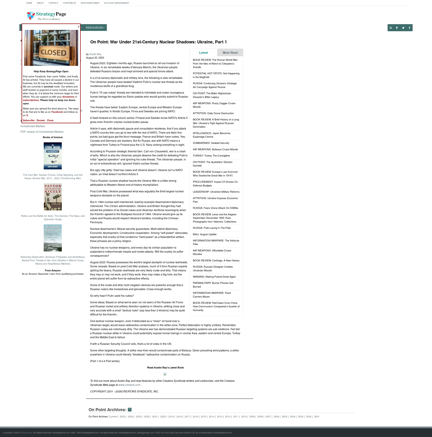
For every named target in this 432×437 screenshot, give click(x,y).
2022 (147, 416)
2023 (139, 416)
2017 (188, 416)
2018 (180, 416)
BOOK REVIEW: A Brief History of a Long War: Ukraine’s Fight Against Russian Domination (216, 123)
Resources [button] (94, 27)
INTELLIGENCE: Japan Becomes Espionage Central (212, 134)
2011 (236, 416)
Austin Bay (95, 54)
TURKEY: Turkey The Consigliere (211, 155)
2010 (244, 416)
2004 (293, 416)
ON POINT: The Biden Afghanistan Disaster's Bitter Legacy (212, 94)
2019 (171, 416)
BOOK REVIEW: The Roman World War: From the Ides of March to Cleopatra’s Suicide (215, 63)
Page (51, 16)
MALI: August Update (205, 234)
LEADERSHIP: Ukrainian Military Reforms (216, 191)
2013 (220, 416)
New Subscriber (90, 2)
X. (27, 115)
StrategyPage (26, 432)
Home (29, 2)
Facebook (57, 111)
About (40, 2)
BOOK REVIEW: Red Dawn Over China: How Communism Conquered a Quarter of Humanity (216, 306)
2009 (252, 416)
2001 (317, 416)
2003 (301, 416)
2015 (204, 416)
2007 (269, 416)
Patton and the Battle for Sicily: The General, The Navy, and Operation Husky (53, 217)
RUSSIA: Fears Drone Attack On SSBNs (215, 208)
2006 (277, 416)
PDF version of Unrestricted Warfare (41, 132)
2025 (123, 416)
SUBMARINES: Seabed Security (211, 143)
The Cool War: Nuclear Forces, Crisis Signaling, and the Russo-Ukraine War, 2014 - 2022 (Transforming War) (53, 176)
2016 (196, 416)
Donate (41, 120)
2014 (212, 416)
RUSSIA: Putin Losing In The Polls (212, 227)
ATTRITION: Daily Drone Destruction (213, 113)
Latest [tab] (203, 52)
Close (50, 120)
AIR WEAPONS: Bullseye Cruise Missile (215, 149)
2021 (155, 416)
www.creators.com (129, 385)
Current (113, 416)
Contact (53, 2)
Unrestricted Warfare (32, 126)
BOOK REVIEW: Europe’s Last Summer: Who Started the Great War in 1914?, (215, 173)
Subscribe (29, 120)
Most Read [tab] (230, 52)
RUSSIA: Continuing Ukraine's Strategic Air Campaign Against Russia (215, 84)
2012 (228, 416)
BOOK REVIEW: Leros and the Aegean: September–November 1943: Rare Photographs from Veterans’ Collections (215, 217)
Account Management (116, 2)
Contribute (69, 2)
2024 (131, 416)
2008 (261, 416)
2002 (309, 416)
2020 (163, 416)
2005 (285, 416)
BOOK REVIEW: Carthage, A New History (216, 260)
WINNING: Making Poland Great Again (214, 276)
